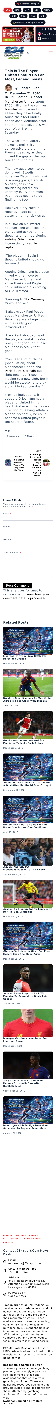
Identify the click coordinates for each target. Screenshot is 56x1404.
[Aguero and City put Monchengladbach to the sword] (28, 852)
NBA (8, 10)
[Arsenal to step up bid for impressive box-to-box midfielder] (28, 894)
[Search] (28, 53)
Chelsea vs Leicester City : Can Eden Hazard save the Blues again (27, 952)
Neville (29, 436)
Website (7, 539)
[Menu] (51, 53)
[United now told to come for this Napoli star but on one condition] (28, 809)
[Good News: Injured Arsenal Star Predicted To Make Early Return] (28, 725)
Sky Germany (34, 299)
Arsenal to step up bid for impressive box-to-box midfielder (27, 910)
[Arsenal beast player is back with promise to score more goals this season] (28, 978)
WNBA (47, 10)
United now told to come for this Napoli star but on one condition (25, 826)
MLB (27, 10)
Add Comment (12, 552)
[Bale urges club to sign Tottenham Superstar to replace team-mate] (28, 1110)
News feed (21, 1235)
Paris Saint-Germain (20, 371)
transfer (11, 109)
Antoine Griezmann (19, 239)
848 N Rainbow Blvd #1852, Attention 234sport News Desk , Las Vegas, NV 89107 (29, 1284)
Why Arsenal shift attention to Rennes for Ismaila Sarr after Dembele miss (23, 1083)
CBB (23, 16)
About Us (33, 1235)
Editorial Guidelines (33, 1239)
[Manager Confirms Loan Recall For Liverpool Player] (28, 1023)
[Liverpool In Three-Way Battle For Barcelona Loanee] (28, 641)
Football (23, 97)
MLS (33, 16)
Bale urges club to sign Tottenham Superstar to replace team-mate (25, 1126)
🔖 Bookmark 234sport (28, 4)
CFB (13, 16)
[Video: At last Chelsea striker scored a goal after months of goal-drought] (28, 767)
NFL (17, 10)
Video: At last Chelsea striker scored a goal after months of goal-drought (27, 784)
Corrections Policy (12, 1239)
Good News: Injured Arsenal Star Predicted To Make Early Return (24, 741)
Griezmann (13, 436)
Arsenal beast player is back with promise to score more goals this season (25, 996)
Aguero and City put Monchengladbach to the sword (24, 868)
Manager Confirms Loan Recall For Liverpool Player (25, 1039)
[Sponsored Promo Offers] (18, 35)
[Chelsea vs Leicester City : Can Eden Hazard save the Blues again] (28, 936)
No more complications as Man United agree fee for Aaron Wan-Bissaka (27, 699)
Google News (17, 1295)
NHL (37, 10)
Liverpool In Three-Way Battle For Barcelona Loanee (24, 657)
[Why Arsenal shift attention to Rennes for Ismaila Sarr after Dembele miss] (28, 1065)
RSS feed (7, 1235)
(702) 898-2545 (18, 1271)
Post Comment (17, 585)
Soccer (37, 97)
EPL (43, 16)
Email (7, 513)
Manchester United (19, 101)
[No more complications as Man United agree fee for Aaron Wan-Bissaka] (28, 683)
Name (7, 526)
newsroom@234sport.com (25, 1263)
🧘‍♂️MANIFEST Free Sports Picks (28, 22)
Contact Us (8, 1242)
